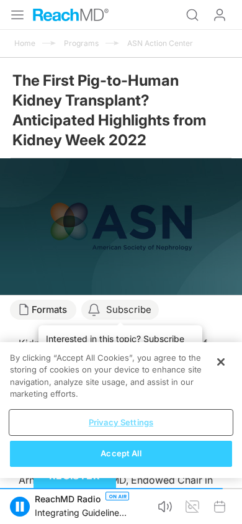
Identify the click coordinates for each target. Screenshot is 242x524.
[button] (20, 507)
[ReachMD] (71, 15)
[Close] (221, 362)
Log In (219, 14)
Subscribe (128, 309)
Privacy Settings (121, 422)
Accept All (121, 453)
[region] (121, 410)
